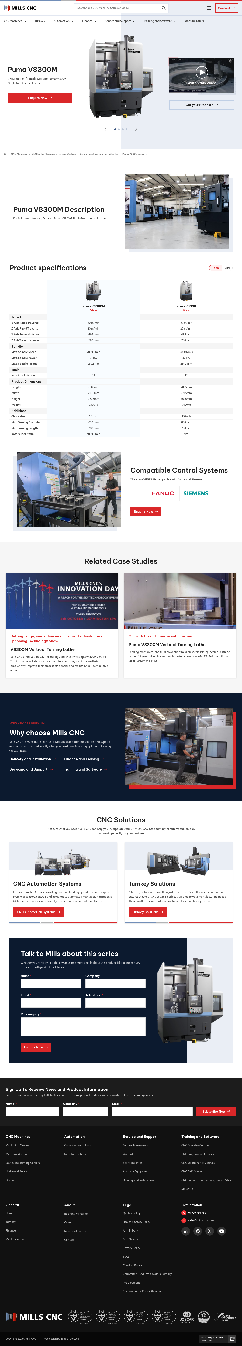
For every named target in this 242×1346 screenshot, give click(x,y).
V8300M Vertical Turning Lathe (42, 649)
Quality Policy (131, 1213)
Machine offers (15, 1239)
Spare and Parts (132, 1163)
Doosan (11, 1180)
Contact (69, 1240)
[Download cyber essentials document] (224, 1317)
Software (187, 1189)
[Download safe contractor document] (204, 1317)
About (69, 1205)
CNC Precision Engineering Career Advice (207, 1180)
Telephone (94, 995)
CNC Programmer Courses (198, 1154)
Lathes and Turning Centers (23, 1163)
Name (26, 976)
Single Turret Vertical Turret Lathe (99, 154)
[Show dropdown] (25, 21)
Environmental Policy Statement (143, 1291)
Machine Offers (194, 21)
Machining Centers (17, 1145)
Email (26, 995)
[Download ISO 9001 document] (164, 1317)
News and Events (75, 1231)
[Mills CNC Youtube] (221, 1231)
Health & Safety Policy (136, 1222)
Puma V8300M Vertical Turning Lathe (167, 644)
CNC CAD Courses (193, 1171)
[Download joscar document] (187, 1317)
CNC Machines (13, 21)
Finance (87, 21)
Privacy (203, 1341)
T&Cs (126, 1256)
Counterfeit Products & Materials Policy (147, 1274)
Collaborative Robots (77, 1145)
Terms (210, 1341)
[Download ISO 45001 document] (108, 1317)
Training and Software (157, 21)
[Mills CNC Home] (20, 8)
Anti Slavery (130, 1239)
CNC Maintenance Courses (198, 1163)
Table (216, 268)
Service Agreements (135, 1145)
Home (9, 1213)
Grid (227, 268)
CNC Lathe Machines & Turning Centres (54, 154)
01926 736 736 (197, 1212)
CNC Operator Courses (195, 1145)
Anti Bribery (130, 1230)
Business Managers (76, 1213)
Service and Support (118, 21)
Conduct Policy (132, 1265)
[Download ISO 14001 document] (136, 1317)
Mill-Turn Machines (17, 1154)
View (93, 310)
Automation (62, 21)
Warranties (129, 1154)
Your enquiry (31, 1014)
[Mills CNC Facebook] (197, 1231)
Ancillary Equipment (136, 1171)
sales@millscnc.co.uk (201, 1220)
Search (164, 8)
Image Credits (131, 1282)
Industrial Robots (75, 1154)
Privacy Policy (131, 1248)
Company (93, 976)
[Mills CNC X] (209, 1231)
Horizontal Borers (16, 1171)
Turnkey (40, 21)
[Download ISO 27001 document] (80, 1317)
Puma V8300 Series (133, 154)
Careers (69, 1222)
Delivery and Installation (138, 1180)
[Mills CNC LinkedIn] (186, 1231)
